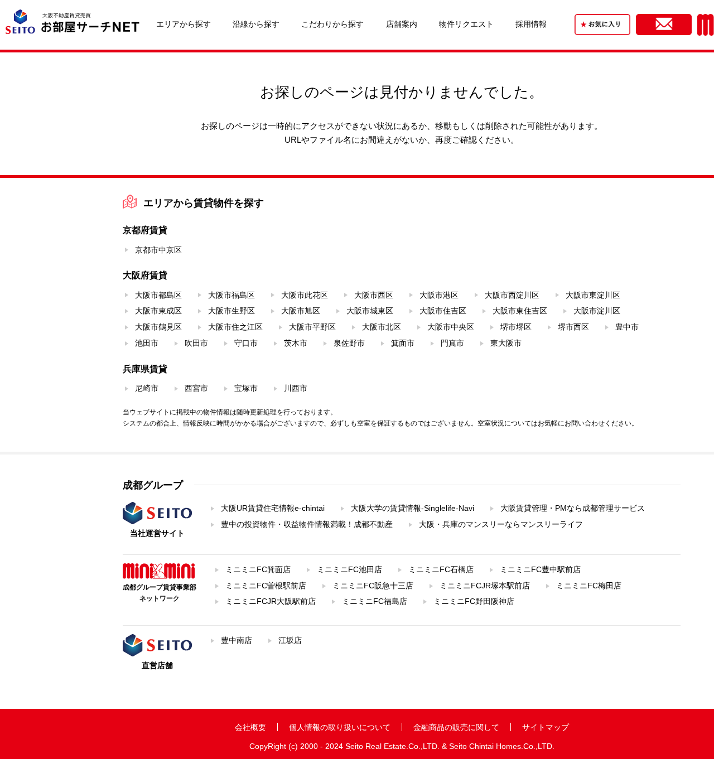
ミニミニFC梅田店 (588, 585)
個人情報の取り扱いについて (339, 727)
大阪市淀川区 (596, 310)
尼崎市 (146, 388)
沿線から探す (256, 24)
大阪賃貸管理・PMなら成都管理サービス (572, 508)
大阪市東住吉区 (520, 310)
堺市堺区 (516, 326)
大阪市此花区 (304, 295)
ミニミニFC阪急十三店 (372, 585)
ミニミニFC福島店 (374, 601)
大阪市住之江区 (235, 326)
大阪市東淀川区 (593, 295)
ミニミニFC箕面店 (258, 569)
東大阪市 (506, 343)
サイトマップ (545, 727)
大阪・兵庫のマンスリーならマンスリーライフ (501, 524)
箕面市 (402, 343)
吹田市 (196, 343)
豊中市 (627, 326)
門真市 (452, 343)
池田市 (146, 343)
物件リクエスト (466, 24)
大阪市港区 (439, 295)
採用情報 (531, 24)
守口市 (246, 343)
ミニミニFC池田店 (349, 569)
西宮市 (196, 388)
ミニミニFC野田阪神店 (473, 601)
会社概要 (250, 727)
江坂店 (290, 640)
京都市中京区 (158, 249)
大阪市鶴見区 (158, 326)
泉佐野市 (349, 343)
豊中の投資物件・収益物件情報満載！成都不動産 (307, 524)
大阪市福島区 (231, 295)
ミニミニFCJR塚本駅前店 (485, 585)
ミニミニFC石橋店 (441, 569)
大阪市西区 (373, 295)
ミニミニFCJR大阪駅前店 (270, 601)
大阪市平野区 (312, 326)
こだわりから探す (332, 24)
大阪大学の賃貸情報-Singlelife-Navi (412, 508)
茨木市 (295, 343)
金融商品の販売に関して (456, 727)
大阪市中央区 (450, 326)
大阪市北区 (381, 326)
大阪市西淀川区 (512, 295)
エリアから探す (183, 24)
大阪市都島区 (158, 295)
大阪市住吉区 (442, 310)
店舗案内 (401, 24)
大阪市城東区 (369, 310)
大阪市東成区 (158, 310)
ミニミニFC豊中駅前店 (540, 569)
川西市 (295, 388)
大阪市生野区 (231, 310)
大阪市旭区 (300, 310)
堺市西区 (573, 326)
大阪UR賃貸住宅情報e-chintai (273, 508)
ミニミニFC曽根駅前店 (265, 585)
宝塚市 (246, 388)
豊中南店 (236, 640)
